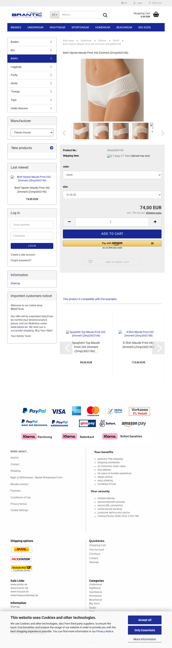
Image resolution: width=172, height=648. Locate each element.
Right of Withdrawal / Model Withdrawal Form (36, 477)
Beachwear (124, 27)
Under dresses (19, 108)
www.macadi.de (19, 591)
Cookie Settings (19, 510)
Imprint (14, 457)
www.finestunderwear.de (24, 595)
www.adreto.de (19, 327)
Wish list (156, 3)
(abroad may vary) (140, 156)
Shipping (15, 470)
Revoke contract (19, 484)
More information (144, 639)
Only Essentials (144, 630)
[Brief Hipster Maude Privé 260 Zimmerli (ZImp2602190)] (112, 89)
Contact (15, 464)
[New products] (51, 148)
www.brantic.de (19, 588)
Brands (16, 27)
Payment (15, 490)
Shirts (14, 83)
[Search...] (105, 15)
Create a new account (23, 254)
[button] (124, 3)
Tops (14, 99)
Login (32, 245)
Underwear (35, 27)
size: (65, 186)
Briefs (14, 58)
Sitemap (15, 283)
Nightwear (57, 27)
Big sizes (144, 27)
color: (66, 166)
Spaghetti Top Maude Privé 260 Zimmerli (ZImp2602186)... (86, 347)
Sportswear (80, 27)
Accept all (144, 620)
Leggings (16, 66)
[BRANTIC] (27, 14)
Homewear (102, 27)
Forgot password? (21, 260)
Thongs (15, 91)
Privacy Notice (104, 631)
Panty (14, 75)
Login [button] (139, 3)
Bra (13, 50)
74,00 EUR (32, 199)
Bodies (15, 41)
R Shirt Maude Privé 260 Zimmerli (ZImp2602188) (138, 345)
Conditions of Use (20, 497)
